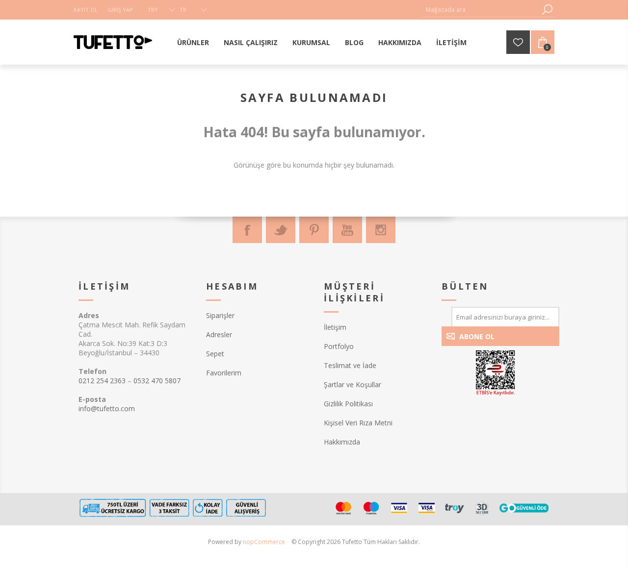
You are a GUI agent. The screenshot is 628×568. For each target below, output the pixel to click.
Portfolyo (339, 346)
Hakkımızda (342, 441)
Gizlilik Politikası (348, 403)
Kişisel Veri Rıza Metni (358, 422)
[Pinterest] (314, 230)
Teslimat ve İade (350, 365)
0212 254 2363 (102, 380)
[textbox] (481, 9)
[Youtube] (347, 230)
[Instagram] (380, 230)
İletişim (335, 327)
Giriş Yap (120, 9)
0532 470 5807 (157, 380)
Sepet (215, 353)
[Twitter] (280, 230)
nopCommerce (264, 542)
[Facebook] (247, 230)
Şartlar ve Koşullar (352, 384)
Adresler (219, 334)
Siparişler (220, 315)
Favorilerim (223, 372)
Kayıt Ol (86, 9)
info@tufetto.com (106, 408)
